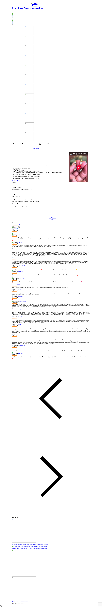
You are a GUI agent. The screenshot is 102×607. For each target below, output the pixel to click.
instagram (52, 214)
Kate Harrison (20, 296)
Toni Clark (19, 234)
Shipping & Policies (15, 180)
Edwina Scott (20, 316)
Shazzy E (18, 284)
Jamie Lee (19, 257)
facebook (52, 216)
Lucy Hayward (21, 278)
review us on (14, 228)
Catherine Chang (22, 301)
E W (15, 334)
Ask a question (36, 148)
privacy (52, 219)
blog (52, 217)
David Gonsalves (22, 265)
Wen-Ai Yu (19, 324)
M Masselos (19, 242)
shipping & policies (52, 218)
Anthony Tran (20, 271)
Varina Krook (20, 353)
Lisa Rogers (19, 309)
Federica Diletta (22, 345)
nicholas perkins (22, 248)
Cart (3, 605)
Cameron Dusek (22, 229)
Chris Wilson (20, 289)
